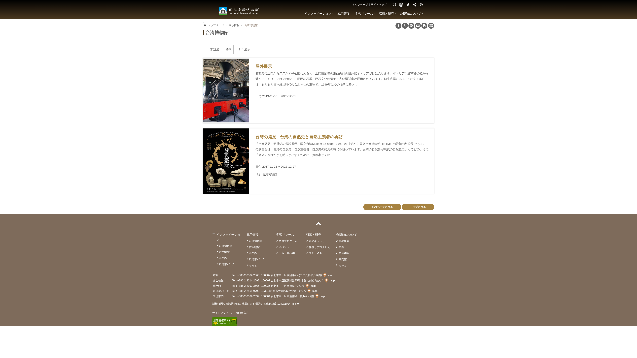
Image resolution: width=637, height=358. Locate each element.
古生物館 (224, 252)
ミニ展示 (244, 49)
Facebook (398, 26)
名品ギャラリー (318, 241)
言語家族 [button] (401, 5)
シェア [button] (415, 5)
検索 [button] (394, 5)
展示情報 (343, 13)
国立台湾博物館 (238, 11)
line (411, 26)
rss (422, 5)
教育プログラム (288, 241)
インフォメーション (317, 13)
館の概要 (344, 241)
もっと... (254, 265)
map (330, 275)
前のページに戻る (382, 207)
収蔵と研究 (386, 13)
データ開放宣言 (239, 312)
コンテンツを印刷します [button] (424, 26)
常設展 (214, 49)
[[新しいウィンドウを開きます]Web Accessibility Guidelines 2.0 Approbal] (224, 321)
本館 (341, 247)
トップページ (360, 4)
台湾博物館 (251, 25)
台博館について (410, 13)
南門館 (223, 258)
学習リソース (364, 13)
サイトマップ (379, 4)
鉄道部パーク (227, 264)
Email (418, 26)
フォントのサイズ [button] (408, 5)
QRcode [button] (431, 26)
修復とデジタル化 (319, 247)
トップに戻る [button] (418, 207)
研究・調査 (315, 253)
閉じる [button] (318, 223)
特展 (229, 49)
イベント (284, 247)
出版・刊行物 (287, 253)
